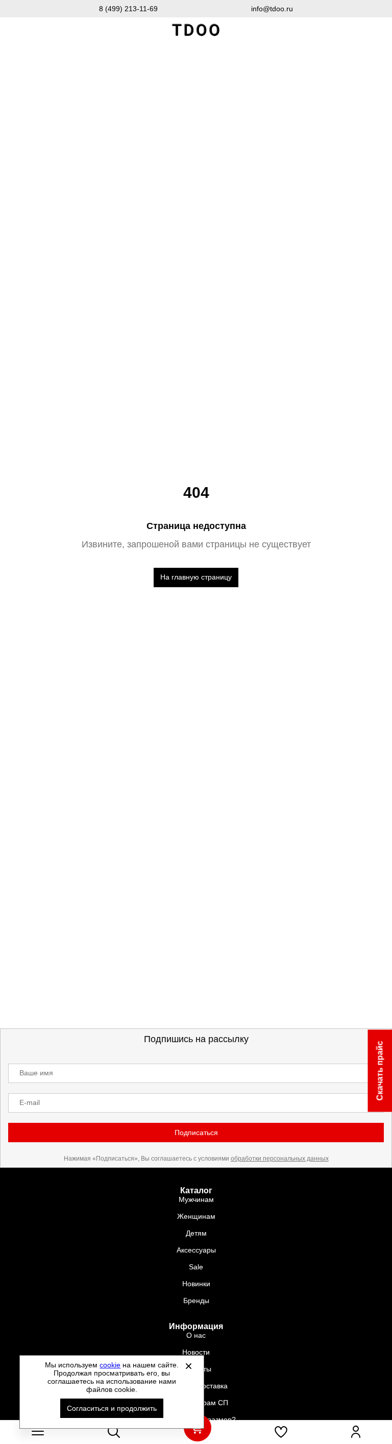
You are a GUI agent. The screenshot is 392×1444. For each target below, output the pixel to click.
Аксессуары (196, 1250)
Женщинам (196, 1216)
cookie (110, 1365)
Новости (196, 1352)
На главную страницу (196, 577)
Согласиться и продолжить (112, 1408)
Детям (196, 1233)
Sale (196, 1267)
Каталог (196, 1190)
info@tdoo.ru (272, 9)
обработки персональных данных (280, 1158)
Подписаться (196, 1132)
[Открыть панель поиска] (114, 1432)
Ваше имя (36, 1073)
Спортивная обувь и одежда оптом (196, 30)
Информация (196, 1326)
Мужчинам (196, 1199)
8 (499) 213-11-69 (128, 9)
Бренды (196, 1300)
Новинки (196, 1284)
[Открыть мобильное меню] (38, 1432)
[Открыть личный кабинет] (355, 1432)
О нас (196, 1335)
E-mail (29, 1102)
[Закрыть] (188, 1366)
